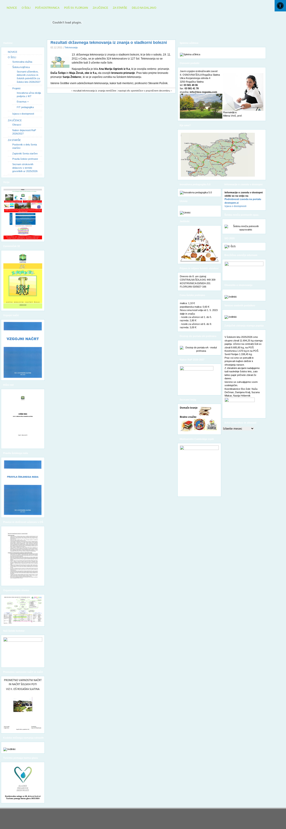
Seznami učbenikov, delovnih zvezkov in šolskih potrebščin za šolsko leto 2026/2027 (28, 76)
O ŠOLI (26, 7)
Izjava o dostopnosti (23, 113)
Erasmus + (23, 101)
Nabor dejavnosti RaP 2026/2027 (24, 132)
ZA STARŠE (120, 7)
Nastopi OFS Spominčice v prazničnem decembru (144, 90)
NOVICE (12, 7)
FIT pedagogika (25, 107)
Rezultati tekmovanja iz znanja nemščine (94, 90)
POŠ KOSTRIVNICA (47, 7)
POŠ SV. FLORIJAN (76, 7)
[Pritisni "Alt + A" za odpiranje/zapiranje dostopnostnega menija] (280, 5)
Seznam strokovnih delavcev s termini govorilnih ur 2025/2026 (25, 168)
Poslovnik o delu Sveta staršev (24, 146)
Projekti (16, 88)
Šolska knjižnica (21, 67)
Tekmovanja (71, 47)
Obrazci (16, 124)
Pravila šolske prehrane (25, 159)
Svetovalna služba (22, 61)
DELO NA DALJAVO (144, 7)
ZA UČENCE (100, 7)
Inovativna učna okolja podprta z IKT (29, 95)
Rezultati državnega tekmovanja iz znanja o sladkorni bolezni (108, 42)
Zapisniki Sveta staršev (25, 153)
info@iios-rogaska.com (203, 92)
